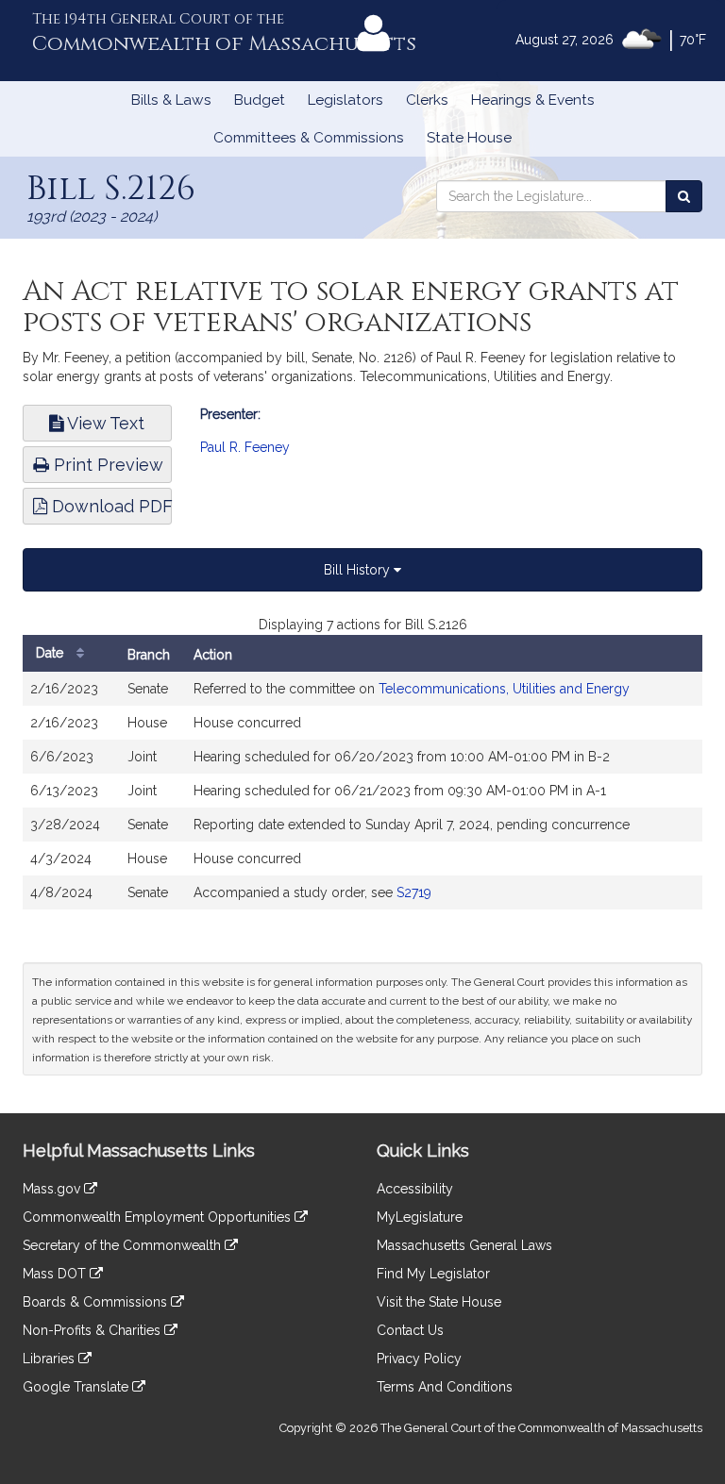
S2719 (413, 892)
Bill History (359, 569)
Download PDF (109, 506)
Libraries (50, 1358)
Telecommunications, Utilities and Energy (504, 688)
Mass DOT (56, 1273)
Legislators (345, 100)
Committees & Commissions (308, 137)
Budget (259, 100)
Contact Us (410, 1330)
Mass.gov (53, 1188)
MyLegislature (420, 1217)
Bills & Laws (171, 100)
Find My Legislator (433, 1273)
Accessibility (415, 1188)
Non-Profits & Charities (93, 1330)
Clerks (427, 100)
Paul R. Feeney (245, 447)
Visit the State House (439, 1301)
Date (51, 652)
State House (469, 137)
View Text (103, 423)
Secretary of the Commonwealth (124, 1245)
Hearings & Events (533, 100)
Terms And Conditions (445, 1386)
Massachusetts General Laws (464, 1245)
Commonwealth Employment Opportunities (159, 1217)
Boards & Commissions (97, 1301)
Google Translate (77, 1386)
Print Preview (106, 465)
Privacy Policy (419, 1358)
